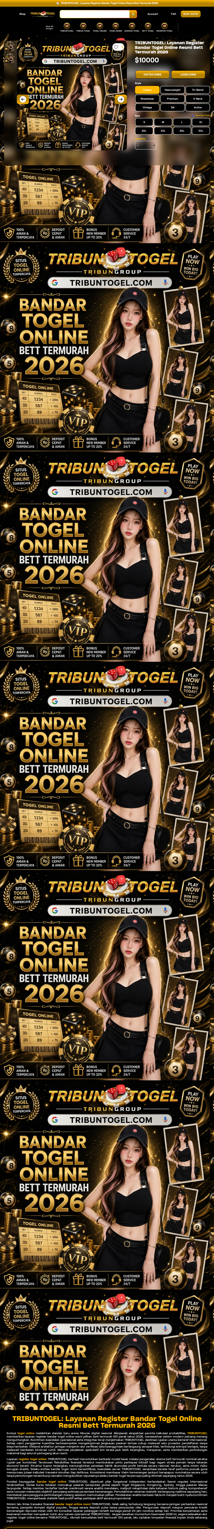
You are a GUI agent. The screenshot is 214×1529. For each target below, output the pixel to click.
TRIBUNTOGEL (197, 1433)
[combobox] (95, 14)
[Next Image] (121, 99)
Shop (22, 14)
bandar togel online (51, 1481)
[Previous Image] (23, 99)
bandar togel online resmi (72, 1504)
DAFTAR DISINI (152, 74)
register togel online (33, 1459)
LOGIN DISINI (188, 74)
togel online (25, 1433)
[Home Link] (42, 14)
